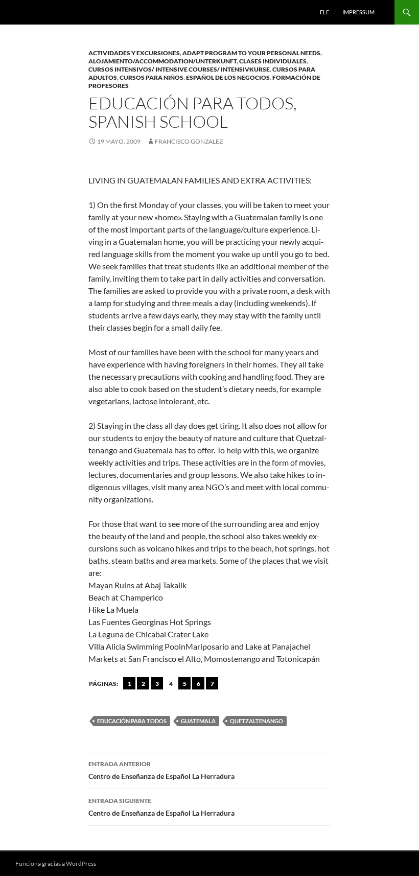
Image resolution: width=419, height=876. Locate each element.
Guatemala (198, 721)
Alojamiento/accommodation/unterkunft (162, 61)
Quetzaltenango (256, 721)
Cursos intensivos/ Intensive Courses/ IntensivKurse (179, 69)
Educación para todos (132, 721)
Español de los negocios (228, 77)
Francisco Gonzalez (189, 141)
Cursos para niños (151, 77)
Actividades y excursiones (134, 53)
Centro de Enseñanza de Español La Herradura (161, 770)
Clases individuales (273, 61)
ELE (324, 12)
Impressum (358, 12)
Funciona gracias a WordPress (55, 863)
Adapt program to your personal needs (251, 53)
